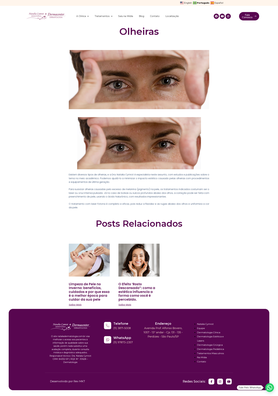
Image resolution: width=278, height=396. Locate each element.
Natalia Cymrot (205, 324)
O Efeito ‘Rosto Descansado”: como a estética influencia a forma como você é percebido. (136, 292)
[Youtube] (222, 16)
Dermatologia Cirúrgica (210, 345)
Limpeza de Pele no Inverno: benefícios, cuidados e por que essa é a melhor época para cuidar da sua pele (89, 292)
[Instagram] (228, 16)
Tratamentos (102, 16)
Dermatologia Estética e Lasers (210, 338)
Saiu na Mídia (125, 16)
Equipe (201, 328)
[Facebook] (216, 16)
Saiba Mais (75, 305)
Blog (141, 16)
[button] (269, 387)
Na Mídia (202, 357)
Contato (155, 16)
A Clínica (81, 16)
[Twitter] (211, 381)
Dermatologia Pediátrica (210, 349)
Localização (172, 16)
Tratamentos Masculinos (210, 353)
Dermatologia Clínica (208, 332)
